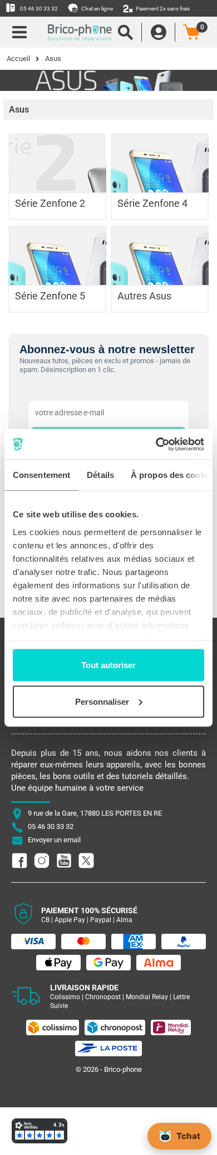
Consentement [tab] (41, 475)
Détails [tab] (100, 475)
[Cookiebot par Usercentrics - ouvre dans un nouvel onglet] (156, 444)
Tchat (188, 1136)
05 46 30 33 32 (38, 9)
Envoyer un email (54, 840)
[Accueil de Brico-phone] (73, 32)
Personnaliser (102, 701)
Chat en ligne (96, 9)
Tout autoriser (108, 665)
